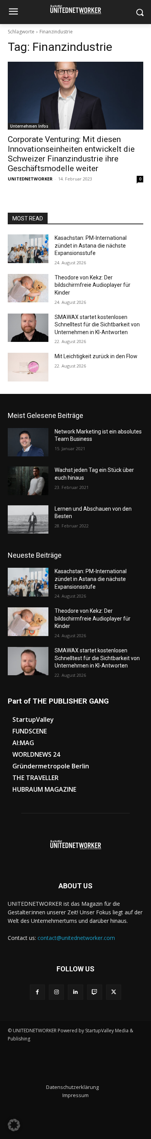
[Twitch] (94, 992)
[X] (113, 992)
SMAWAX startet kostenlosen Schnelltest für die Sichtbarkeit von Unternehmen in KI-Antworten (97, 324)
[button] (14, 1125)
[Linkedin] (75, 992)
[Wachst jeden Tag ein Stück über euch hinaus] (28, 480)
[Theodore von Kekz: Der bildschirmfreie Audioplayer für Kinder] (28, 288)
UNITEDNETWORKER (30, 179)
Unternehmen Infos (29, 126)
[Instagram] (56, 992)
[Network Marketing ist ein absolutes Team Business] (28, 442)
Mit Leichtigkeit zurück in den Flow (96, 356)
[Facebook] (37, 992)
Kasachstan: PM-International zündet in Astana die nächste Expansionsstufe (91, 245)
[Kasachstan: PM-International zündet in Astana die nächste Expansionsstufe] (28, 248)
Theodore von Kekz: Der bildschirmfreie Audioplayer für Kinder (92, 285)
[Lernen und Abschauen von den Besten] (28, 519)
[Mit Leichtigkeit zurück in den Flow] (28, 367)
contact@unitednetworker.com (76, 937)
